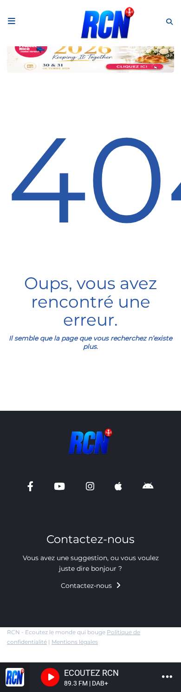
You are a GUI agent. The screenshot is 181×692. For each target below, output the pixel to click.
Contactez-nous (87, 585)
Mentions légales (75, 641)
